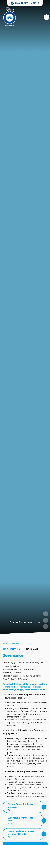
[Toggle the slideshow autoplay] (45, 626)
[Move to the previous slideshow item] (45, 613)
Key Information (11, 649)
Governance (32, 649)
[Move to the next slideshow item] (45, 620)
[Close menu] (46, 17)
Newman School (11, 644)
